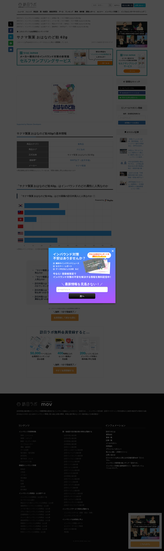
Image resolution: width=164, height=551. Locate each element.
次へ (82, 296)
